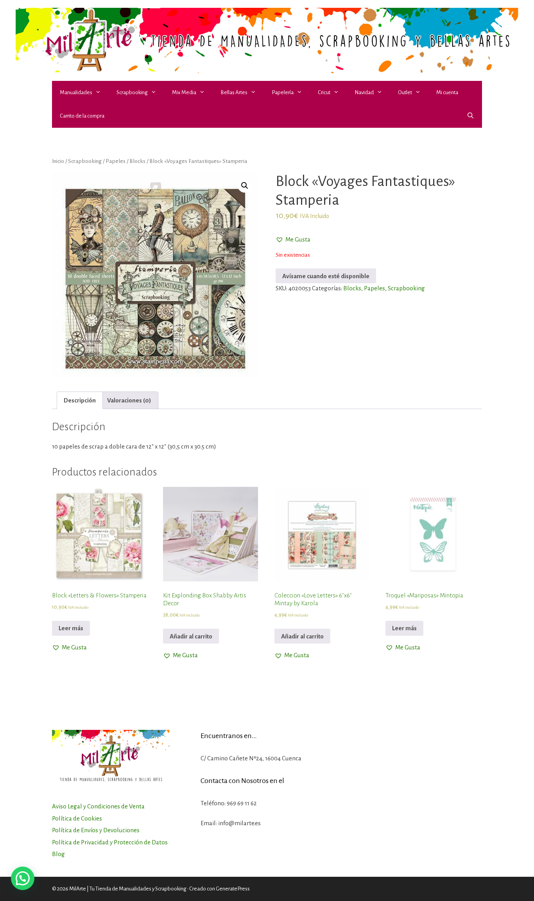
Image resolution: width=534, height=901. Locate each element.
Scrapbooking (132, 92)
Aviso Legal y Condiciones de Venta (98, 806)
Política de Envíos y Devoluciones (96, 830)
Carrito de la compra (82, 116)
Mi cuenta (447, 92)
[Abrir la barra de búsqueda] (470, 116)
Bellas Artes (233, 92)
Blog (58, 854)
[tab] (80, 400)
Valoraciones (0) (129, 400)
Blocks (137, 161)
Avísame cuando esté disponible (325, 276)
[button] (100, 92)
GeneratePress (233, 889)
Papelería (283, 92)
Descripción (80, 400)
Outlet (405, 92)
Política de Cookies (77, 818)
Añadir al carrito (191, 636)
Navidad (364, 92)
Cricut (324, 92)
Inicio (58, 161)
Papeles (115, 161)
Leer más (71, 628)
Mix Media (184, 92)
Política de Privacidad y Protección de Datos (110, 842)
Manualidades (76, 92)
